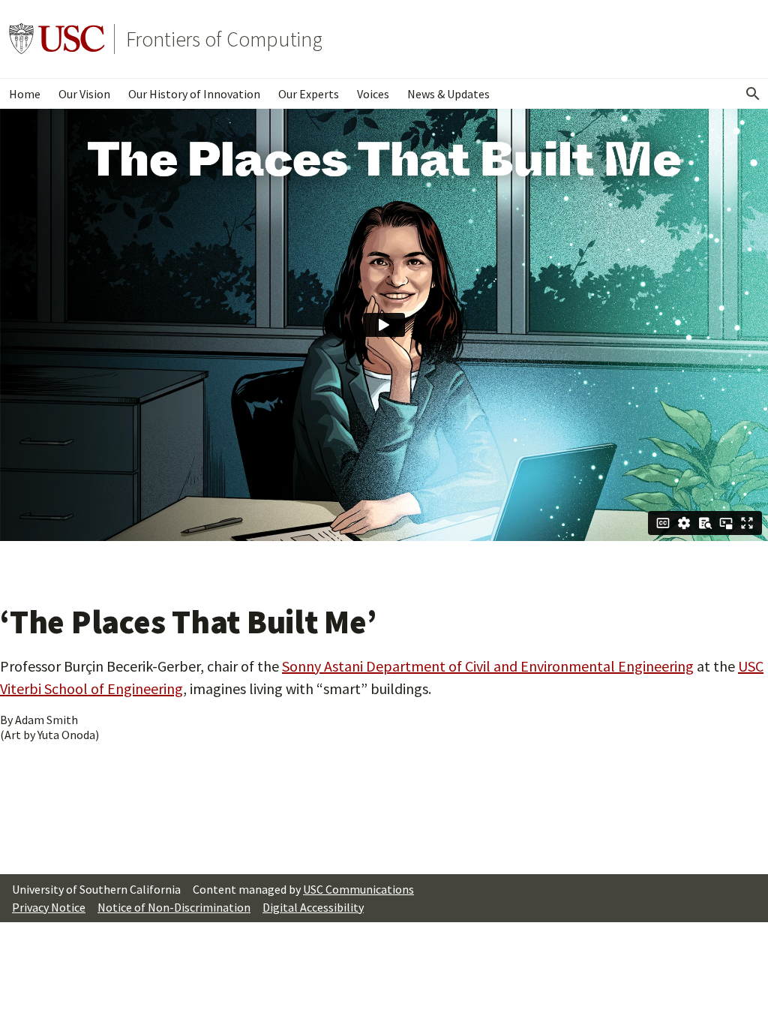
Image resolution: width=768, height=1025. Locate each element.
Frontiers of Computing (224, 39)
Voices (373, 93)
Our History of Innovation (194, 93)
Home (24, 93)
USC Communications (358, 889)
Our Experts (308, 93)
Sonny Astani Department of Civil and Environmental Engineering (488, 666)
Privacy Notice (49, 907)
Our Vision (84, 93)
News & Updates (448, 93)
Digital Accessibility (313, 907)
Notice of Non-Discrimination (174, 907)
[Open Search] (753, 94)
